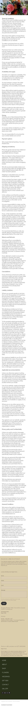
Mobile (2, 580)
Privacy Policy (3, 600)
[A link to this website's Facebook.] (3, 693)
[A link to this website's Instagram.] (5, 693)
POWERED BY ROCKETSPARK (6, 704)
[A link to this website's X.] (7, 693)
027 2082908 (20, 646)
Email (2, 585)
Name (2, 575)
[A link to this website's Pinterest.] (9, 693)
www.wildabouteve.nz (8, 26)
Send (4, 603)
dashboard (10, 701)
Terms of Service (11, 600)
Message (3, 590)
